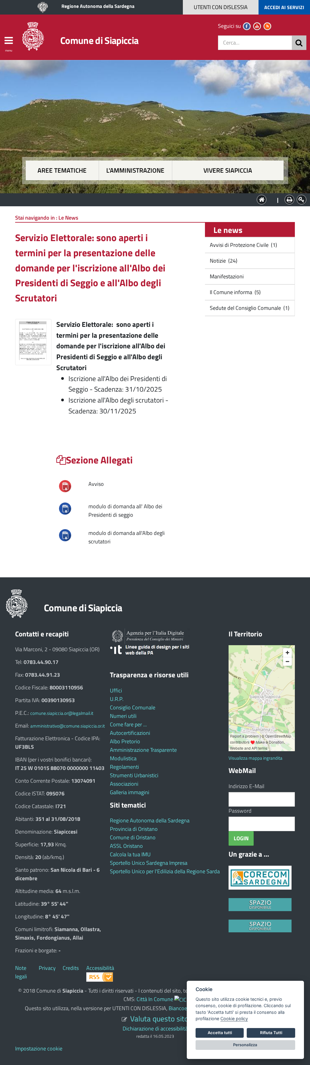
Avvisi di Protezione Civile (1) (243, 245)
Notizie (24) (223, 261)
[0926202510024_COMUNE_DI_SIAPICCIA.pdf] (65, 485)
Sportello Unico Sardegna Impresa (148, 863)
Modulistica (123, 758)
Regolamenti (124, 767)
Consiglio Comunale (132, 707)
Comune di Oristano (133, 837)
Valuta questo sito (159, 1018)
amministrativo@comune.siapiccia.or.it (67, 725)
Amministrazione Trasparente (143, 750)
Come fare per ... (128, 724)
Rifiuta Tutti (271, 1032)
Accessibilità (100, 968)
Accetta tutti (220, 1032)
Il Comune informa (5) (235, 292)
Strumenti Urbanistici (134, 775)
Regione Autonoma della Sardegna (97, 6)
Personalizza (245, 1044)
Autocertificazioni (130, 733)
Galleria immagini (129, 792)
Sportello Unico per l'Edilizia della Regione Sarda (165, 871)
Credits (71, 968)
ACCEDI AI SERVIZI (284, 7)
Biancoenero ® (186, 1008)
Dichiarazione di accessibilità (155, 1028)
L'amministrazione (135, 170)
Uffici (116, 690)
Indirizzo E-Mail (246, 786)
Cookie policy (234, 1018)
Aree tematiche (62, 170)
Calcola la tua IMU (130, 854)
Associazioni (124, 784)
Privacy (47, 968)
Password (240, 811)
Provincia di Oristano (134, 829)
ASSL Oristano (126, 846)
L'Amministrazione (150, 199)
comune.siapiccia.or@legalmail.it (61, 713)
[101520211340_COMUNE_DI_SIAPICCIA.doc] (65, 534)
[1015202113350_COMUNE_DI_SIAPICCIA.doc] (65, 508)
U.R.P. (117, 699)
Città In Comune (155, 999)
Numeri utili (123, 716)
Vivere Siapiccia (227, 170)
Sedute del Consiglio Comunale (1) (249, 308)
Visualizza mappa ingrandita (255, 758)
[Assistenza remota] (180, 999)
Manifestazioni (226, 276)
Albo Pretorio (125, 741)
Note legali (21, 972)
